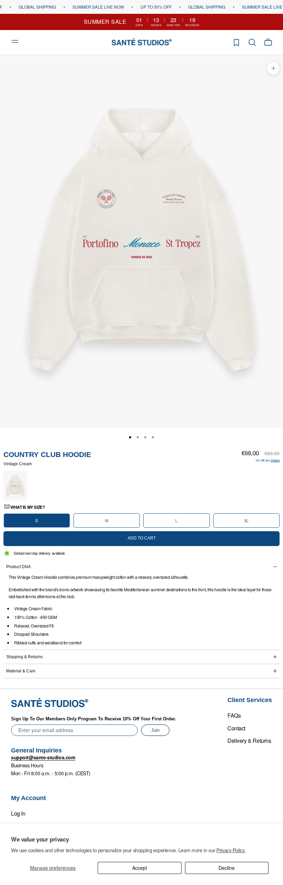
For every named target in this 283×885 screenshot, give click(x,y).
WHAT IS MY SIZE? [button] (27, 507)
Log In (18, 813)
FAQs (234, 715)
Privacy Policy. (230, 850)
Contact (236, 728)
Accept (139, 867)
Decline (226, 867)
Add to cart (142, 538)
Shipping (275, 460)
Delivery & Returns (249, 741)
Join (155, 730)
